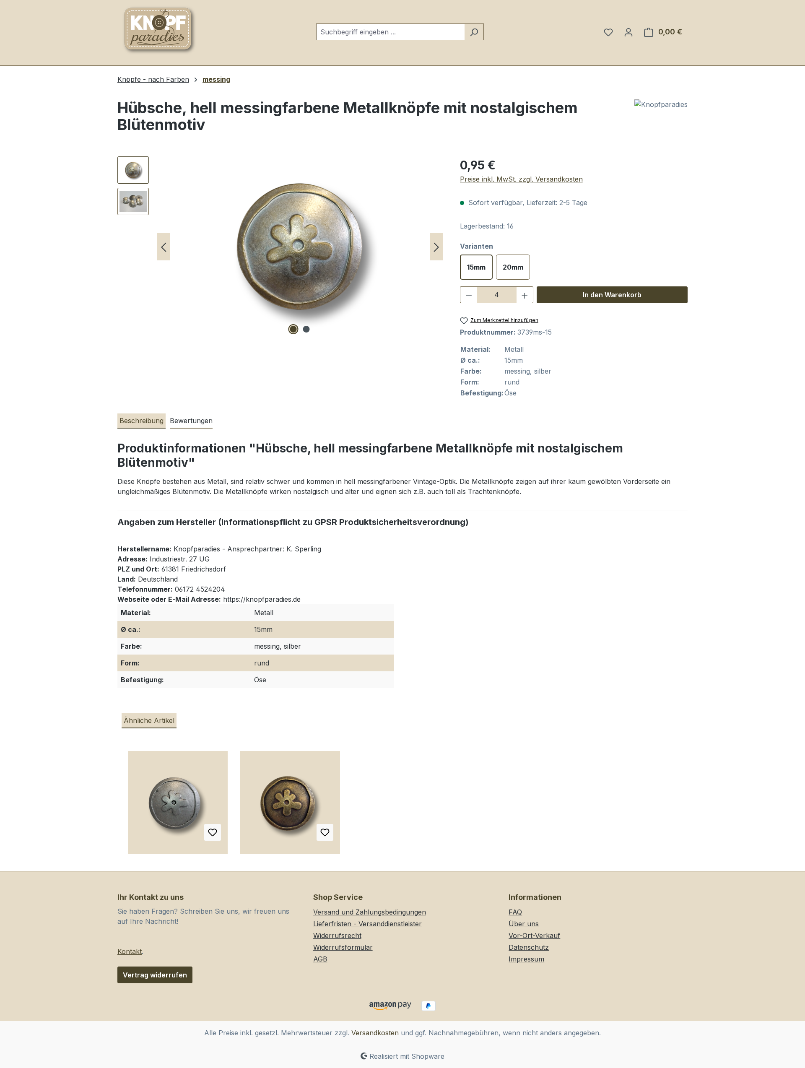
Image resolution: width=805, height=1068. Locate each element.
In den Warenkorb (612, 295)
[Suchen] (474, 31)
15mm (476, 267)
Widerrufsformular (343, 947)
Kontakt (129, 951)
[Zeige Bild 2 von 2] (306, 329)
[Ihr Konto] (628, 31)
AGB (320, 959)
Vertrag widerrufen (155, 975)
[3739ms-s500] (300, 246)
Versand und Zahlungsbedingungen (369, 912)
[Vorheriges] (163, 246)
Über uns (524, 924)
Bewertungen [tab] (191, 420)
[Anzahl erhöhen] (525, 294)
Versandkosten (375, 1033)
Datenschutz (529, 947)
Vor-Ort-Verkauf (534, 935)
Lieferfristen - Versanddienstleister (367, 924)
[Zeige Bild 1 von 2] (293, 329)
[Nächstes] (436, 246)
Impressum (526, 959)
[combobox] (390, 31)
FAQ (515, 912)
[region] (280, 246)
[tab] (141, 421)
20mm (513, 267)
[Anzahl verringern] (469, 294)
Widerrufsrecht (337, 935)
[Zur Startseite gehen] (159, 30)
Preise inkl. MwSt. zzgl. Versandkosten (521, 179)
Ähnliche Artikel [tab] (149, 720)
